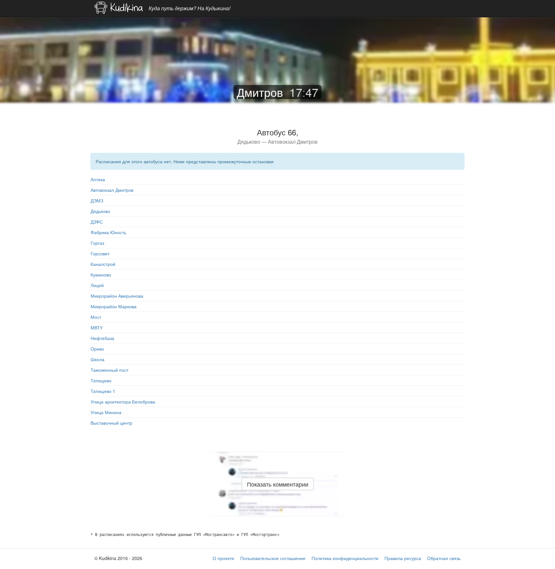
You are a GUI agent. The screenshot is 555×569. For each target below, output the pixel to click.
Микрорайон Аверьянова (117, 296)
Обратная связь (444, 558)
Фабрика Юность (108, 232)
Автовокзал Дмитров (112, 190)
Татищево (101, 380)
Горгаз (97, 243)
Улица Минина (106, 412)
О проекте (223, 558)
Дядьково (100, 211)
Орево (97, 348)
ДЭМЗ (97, 200)
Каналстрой (103, 264)
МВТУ (97, 327)
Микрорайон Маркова (114, 306)
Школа (97, 359)
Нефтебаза (102, 338)
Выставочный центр (111, 423)
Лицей (97, 285)
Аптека (98, 179)
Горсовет (100, 253)
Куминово (101, 274)
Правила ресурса (402, 558)
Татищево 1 (103, 391)
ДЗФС (97, 221)
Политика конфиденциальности (345, 558)
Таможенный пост (109, 370)
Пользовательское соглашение (272, 558)
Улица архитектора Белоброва (123, 401)
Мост (96, 317)
